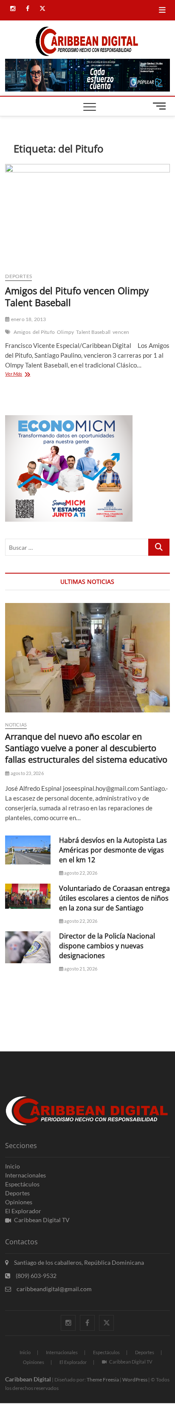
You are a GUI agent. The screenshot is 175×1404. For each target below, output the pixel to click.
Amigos (22, 332)
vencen (121, 332)
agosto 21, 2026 (80, 968)
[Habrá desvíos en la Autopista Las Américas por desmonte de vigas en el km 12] (27, 850)
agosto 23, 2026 (26, 773)
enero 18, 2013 (28, 319)
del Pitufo (44, 332)
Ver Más (22, 374)
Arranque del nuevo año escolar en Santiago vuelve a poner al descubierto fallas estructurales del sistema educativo (86, 748)
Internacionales (25, 1175)
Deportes (18, 276)
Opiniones (18, 1202)
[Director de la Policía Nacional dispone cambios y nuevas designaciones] (27, 947)
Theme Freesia (103, 1379)
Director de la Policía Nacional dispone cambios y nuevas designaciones (107, 945)
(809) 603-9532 (35, 1275)
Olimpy (65, 332)
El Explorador (23, 1211)
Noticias (16, 724)
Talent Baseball (93, 332)
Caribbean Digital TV (42, 1219)
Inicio (12, 1166)
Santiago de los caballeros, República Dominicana (78, 1262)
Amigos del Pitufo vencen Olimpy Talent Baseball (77, 296)
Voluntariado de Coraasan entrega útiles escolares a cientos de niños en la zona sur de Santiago (114, 898)
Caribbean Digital (28, 1379)
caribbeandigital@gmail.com (53, 1288)
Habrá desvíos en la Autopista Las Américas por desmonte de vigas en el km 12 (113, 850)
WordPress (134, 1379)
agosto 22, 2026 (80, 873)
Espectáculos (22, 1184)
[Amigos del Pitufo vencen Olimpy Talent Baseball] (87, 215)
